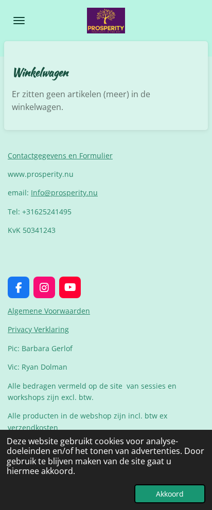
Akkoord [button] (170, 494)
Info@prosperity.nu (64, 192)
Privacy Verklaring (38, 329)
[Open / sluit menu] (19, 20)
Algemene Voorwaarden (49, 311)
